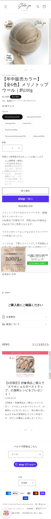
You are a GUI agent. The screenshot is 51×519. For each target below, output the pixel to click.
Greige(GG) (11, 124)
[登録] (40, 454)
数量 (4, 142)
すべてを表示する (40, 344)
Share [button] (7, 292)
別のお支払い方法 (25, 206)
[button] (6, 7)
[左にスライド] (19, 70)
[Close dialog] (48, 249)
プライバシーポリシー (16, 509)
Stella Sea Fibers (14, 504)
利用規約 (30, 509)
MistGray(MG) (12, 130)
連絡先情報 (15, 513)
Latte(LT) (28, 124)
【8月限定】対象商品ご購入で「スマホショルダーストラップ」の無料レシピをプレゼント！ (24, 388)
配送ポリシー (41, 509)
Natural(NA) (40, 137)
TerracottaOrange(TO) (16, 137)
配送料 (9, 101)
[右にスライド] (32, 70)
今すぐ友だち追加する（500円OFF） (37, 263)
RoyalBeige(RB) (13, 117)
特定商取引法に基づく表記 (32, 513)
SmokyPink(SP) (35, 117)
